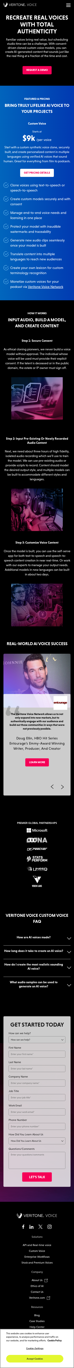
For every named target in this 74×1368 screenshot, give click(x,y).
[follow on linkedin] (31, 1227)
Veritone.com (37, 1297)
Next (62, 786)
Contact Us (37, 1291)
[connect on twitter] (40, 1227)
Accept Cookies (35, 1358)
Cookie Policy (54, 1340)
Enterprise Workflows (37, 1256)
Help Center (37, 1326)
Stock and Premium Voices (37, 1262)
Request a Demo (37, 69)
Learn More (37, 762)
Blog (37, 1315)
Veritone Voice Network (45, 287)
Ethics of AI (37, 1286)
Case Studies (37, 1321)
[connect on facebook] (23, 1227)
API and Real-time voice (37, 1245)
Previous (52, 786)
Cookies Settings (34, 1348)
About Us (37, 1280)
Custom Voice (37, 1250)
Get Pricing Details (37, 172)
